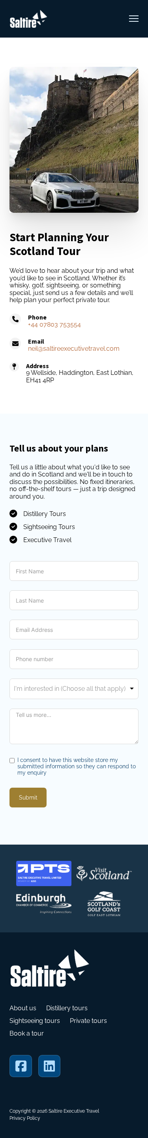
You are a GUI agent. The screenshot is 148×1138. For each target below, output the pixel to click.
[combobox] (73, 689)
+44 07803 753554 (54, 324)
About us (22, 1008)
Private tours (88, 1021)
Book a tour (26, 1033)
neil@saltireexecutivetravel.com (74, 348)
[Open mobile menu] (134, 18)
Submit (28, 797)
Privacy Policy (24, 1118)
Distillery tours (67, 1008)
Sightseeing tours (34, 1021)
